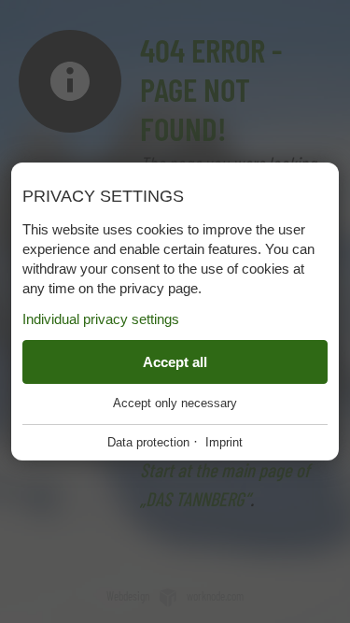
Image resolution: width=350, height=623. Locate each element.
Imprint (224, 442)
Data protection (148, 442)
